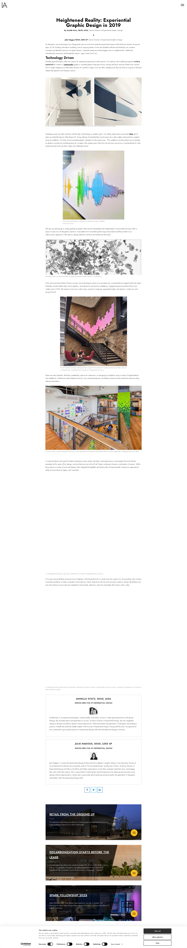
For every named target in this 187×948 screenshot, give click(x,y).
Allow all (158, 931)
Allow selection (157, 937)
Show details (115, 944)
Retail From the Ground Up (72, 814)
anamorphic (68, 64)
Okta (131, 134)
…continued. (99, 870)
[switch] (69, 944)
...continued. (53, 828)
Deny (157, 943)
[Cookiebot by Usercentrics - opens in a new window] (25, 944)
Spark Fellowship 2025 (68, 895)
